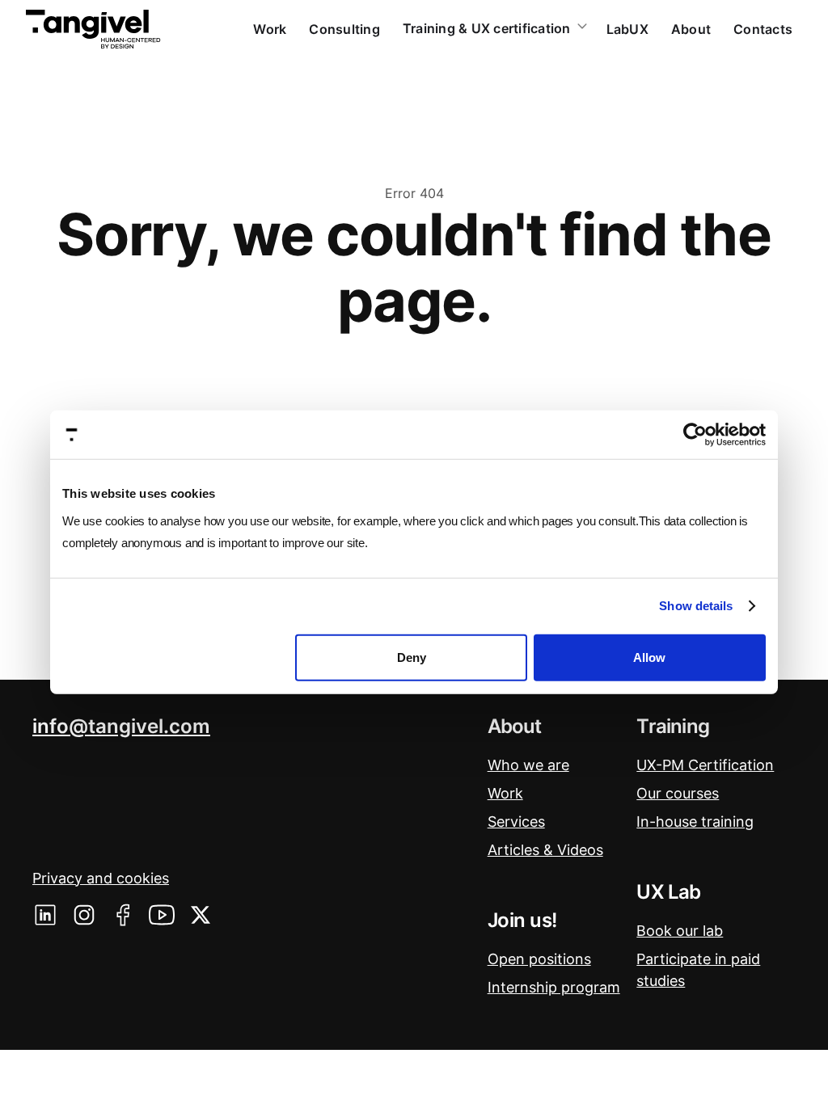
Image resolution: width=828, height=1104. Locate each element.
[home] (93, 29)
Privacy (100, 878)
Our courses (677, 793)
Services (516, 821)
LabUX (627, 29)
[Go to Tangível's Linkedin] (45, 915)
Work (269, 29)
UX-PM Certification (705, 764)
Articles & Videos (545, 849)
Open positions (539, 958)
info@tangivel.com (121, 726)
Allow (649, 657)
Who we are (528, 764)
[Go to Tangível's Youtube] (162, 915)
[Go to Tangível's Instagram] (84, 915)
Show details (696, 606)
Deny (411, 657)
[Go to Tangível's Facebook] (123, 915)
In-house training (695, 821)
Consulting (344, 29)
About (691, 29)
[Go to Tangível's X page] (200, 915)
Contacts (762, 29)
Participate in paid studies (698, 969)
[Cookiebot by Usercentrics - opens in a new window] (695, 435)
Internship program (554, 987)
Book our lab (679, 930)
